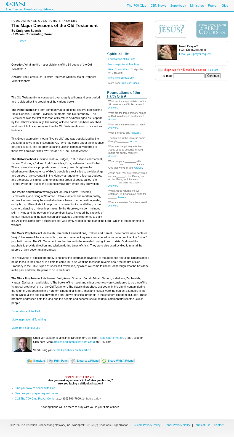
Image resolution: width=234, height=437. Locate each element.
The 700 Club (136, 5)
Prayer (213, 5)
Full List (213, 70)
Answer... (113, 107)
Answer (135, 132)
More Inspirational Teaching (123, 64)
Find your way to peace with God (35, 388)
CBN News (158, 5)
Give (225, 5)
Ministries (197, 5)
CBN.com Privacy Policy (145, 425)
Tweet (22, 41)
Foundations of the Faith (121, 59)
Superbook (178, 5)
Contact (218, 425)
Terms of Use (202, 425)
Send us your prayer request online (36, 393)
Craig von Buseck (130, 83)
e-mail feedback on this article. (72, 350)
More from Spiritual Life (121, 77)
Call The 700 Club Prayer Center (35, 398)
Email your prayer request (195, 54)
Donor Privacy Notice (178, 425)
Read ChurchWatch (119, 69)
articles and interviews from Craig (74, 342)
